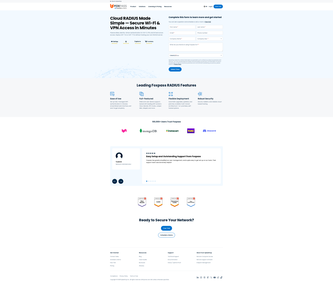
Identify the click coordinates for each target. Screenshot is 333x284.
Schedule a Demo (166, 235)
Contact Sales (114, 256)
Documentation (173, 259)
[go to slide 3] (150, 181)
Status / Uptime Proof (174, 263)
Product (133, 7)
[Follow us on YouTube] (214, 277)
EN (206, 6)
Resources (168, 7)
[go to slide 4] (152, 181)
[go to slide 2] (148, 181)
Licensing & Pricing (154, 7)
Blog (140, 256)
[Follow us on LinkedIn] (197, 277)
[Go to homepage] (118, 6)
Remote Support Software (204, 259)
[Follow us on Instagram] (201, 277)
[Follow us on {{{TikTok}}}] (221, 277)
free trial (208, 22)
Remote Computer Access (205, 256)
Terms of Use (134, 276)
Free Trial (218, 6)
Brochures (142, 263)
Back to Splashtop (116, 1)
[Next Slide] (120, 181)
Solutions (142, 7)
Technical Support (173, 256)
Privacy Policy (177, 64)
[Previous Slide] (114, 181)
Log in (210, 6)
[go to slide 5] (155, 181)
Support (171, 253)
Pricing (112, 266)
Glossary (141, 266)
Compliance (114, 276)
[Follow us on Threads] (204, 277)
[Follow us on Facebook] (207, 277)
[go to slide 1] (146, 181)
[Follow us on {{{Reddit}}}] (217, 277)
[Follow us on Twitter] (211, 277)
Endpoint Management (204, 263)
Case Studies (143, 259)
